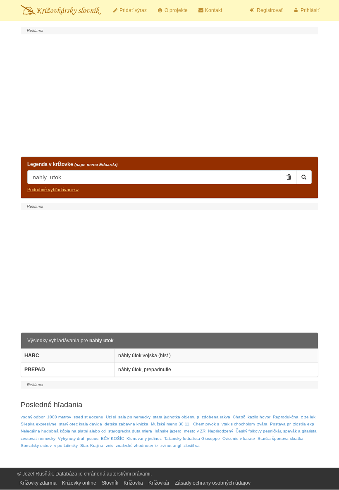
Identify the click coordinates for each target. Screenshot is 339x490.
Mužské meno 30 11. (171, 424)
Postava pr (280, 424)
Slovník (110, 483)
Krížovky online (79, 483)
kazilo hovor (259, 417)
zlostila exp (303, 424)
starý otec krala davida (80, 424)
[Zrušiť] (288, 177)
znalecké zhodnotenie (137, 445)
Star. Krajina (91, 445)
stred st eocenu (88, 417)
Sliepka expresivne (39, 424)
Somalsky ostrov (36, 445)
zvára (262, 424)
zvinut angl (170, 445)
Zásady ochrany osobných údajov (213, 483)
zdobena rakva (216, 417)
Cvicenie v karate (238, 438)
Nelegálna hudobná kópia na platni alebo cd (63, 431)
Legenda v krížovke (72, 164)
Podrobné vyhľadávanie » (53, 189)
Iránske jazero (168, 431)
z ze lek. (309, 417)
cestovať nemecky (38, 438)
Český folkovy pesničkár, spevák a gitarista (276, 431)
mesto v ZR (194, 431)
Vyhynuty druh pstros (78, 438)
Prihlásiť (309, 10)
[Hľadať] (304, 177)
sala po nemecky (134, 417)
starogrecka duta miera (130, 431)
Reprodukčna (285, 417)
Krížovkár (159, 483)
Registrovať (269, 10)
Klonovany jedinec (144, 438)
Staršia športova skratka (280, 438)
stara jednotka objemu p (176, 417)
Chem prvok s (206, 424)
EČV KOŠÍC (112, 438)
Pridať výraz (132, 10)
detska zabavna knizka (126, 424)
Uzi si (111, 417)
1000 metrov (59, 417)
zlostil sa (192, 445)
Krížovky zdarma (38, 483)
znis (109, 445)
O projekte (175, 10)
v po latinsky (66, 445)
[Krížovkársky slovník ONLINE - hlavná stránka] (60, 10)
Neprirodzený (220, 431)
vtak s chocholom (238, 424)
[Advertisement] (169, 94)
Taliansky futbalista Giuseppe (192, 438)
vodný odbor (33, 417)
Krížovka (133, 483)
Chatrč (239, 417)
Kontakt (213, 10)
